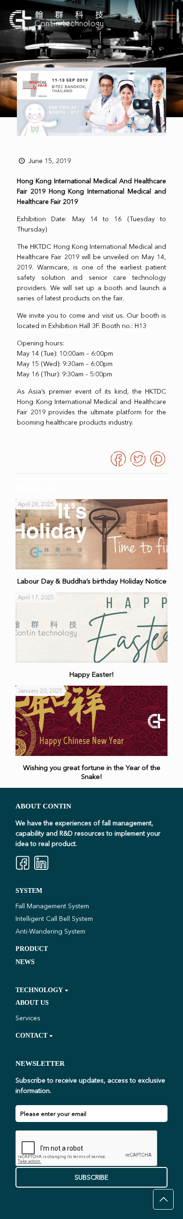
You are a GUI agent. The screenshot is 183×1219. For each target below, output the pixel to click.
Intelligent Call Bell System (54, 918)
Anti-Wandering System (50, 931)
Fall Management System (52, 906)
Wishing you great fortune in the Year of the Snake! (91, 772)
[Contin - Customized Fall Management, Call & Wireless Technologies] (56, 19)
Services (27, 1018)
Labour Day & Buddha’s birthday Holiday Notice (92, 580)
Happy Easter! (91, 674)
